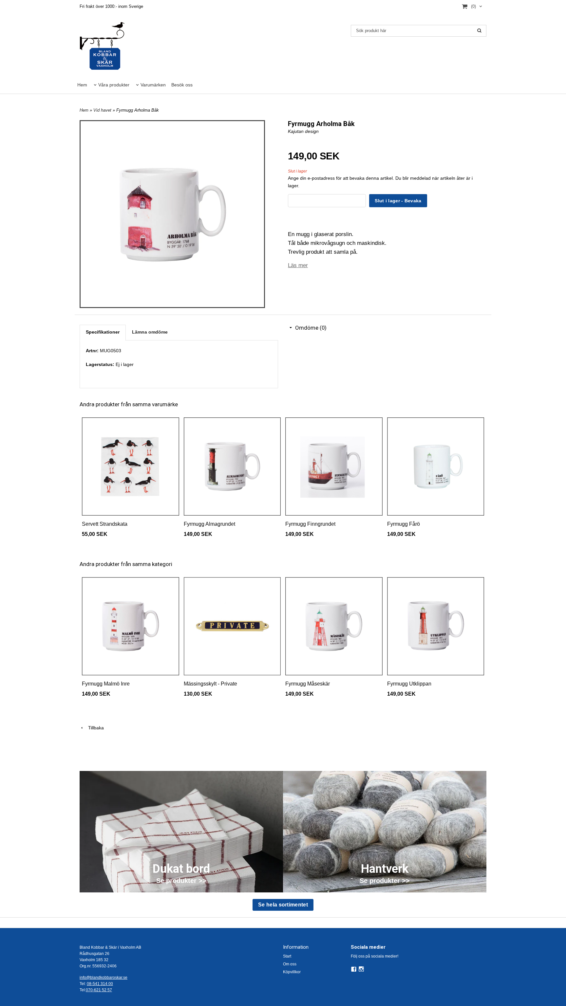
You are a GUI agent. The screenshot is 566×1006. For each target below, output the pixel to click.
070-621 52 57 (99, 990)
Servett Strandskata (104, 524)
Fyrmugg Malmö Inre (106, 683)
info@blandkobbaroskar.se (103, 977)
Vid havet (103, 110)
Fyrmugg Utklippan (409, 683)
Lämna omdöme (150, 332)
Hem (82, 84)
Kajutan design (303, 131)
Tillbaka (94, 727)
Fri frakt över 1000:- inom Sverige (111, 6)
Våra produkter (113, 84)
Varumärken (153, 84)
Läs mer (298, 265)
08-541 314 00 (100, 983)
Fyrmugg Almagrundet (209, 524)
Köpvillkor (292, 972)
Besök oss (182, 84)
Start (287, 956)
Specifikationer (103, 332)
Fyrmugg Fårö (403, 524)
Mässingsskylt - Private (210, 683)
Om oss (289, 964)
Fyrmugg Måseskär (307, 683)
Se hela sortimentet (283, 904)
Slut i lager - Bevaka (398, 200)
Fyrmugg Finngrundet (310, 524)
